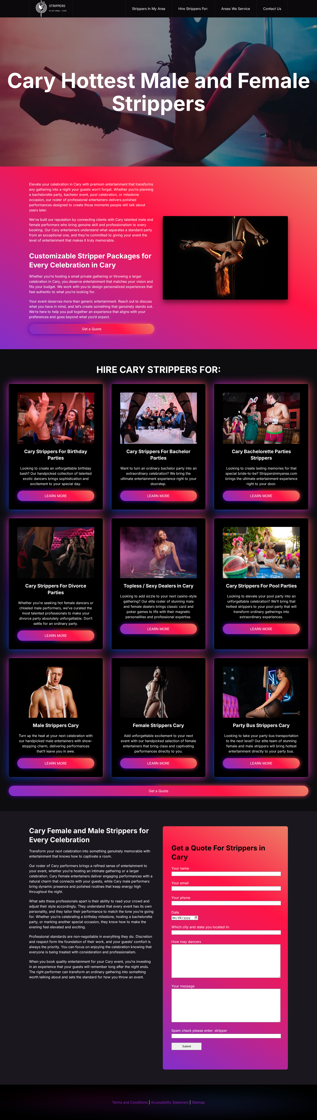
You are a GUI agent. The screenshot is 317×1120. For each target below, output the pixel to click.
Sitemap (198, 1102)
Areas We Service (235, 8)
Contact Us (272, 8)
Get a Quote (91, 329)
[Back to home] (51, 8)
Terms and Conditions (130, 1102)
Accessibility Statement (169, 1102)
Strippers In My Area (148, 8)
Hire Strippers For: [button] (193, 8)
